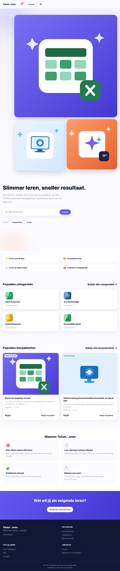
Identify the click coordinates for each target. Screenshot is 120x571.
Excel (29, 222)
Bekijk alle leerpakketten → (101, 348)
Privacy (65, 549)
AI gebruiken (17, 222)
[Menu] (40, 4)
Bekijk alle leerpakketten (60, 509)
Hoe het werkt (67, 538)
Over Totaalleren (9, 549)
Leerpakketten (68, 531)
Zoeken (65, 212)
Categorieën (67, 535)
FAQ (4, 553)
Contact (31, 4)
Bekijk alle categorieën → (102, 284)
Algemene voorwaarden (71, 553)
